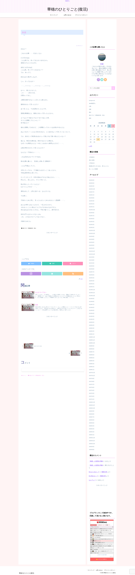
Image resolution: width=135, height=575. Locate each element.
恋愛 (90, 109)
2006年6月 (91, 420)
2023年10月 (92, 209)
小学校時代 (91, 157)
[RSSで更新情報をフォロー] (73, 273)
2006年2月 (91, 431)
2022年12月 (92, 230)
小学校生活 (91, 163)
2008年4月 (91, 360)
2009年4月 (91, 325)
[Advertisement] (52, 24)
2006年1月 (91, 434)
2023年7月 (91, 215)
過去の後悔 (91, 160)
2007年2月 (91, 396)
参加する (111, 556)
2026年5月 (91, 183)
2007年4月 (91, 390)
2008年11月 (92, 340)
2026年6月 (91, 180)
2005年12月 (92, 437)
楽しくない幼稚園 (93, 169)
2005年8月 (91, 449)
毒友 (90, 112)
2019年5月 (91, 310)
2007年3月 (91, 393)
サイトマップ (91, 570)
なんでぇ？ (92, 480)
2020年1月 (91, 286)
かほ (101, 64)
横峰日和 (104, 472)
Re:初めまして (93, 476)
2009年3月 (91, 328)
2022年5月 (91, 245)
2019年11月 (92, 292)
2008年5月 (91, 357)
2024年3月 (91, 200)
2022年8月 (91, 239)
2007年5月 (91, 387)
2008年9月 (91, 346)
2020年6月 (91, 275)
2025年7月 (91, 192)
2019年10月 (92, 295)
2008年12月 (92, 337)
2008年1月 (91, 369)
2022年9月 (91, 236)
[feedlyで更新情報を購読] (52, 273)
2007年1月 (91, 399)
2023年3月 (91, 224)
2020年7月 (91, 272)
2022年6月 (91, 242)
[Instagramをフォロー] (31, 273)
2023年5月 (91, 218)
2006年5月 (91, 423)
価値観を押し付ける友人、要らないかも (99, 166)
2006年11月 (92, 405)
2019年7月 (91, 304)
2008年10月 (92, 343)
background (92, 100)
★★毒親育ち (92, 103)
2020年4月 (91, 277)
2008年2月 (91, 366)
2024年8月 (91, 198)
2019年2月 (91, 319)
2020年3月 (91, 280)
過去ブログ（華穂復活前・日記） (29, 228)
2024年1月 (91, 206)
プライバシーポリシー (109, 570)
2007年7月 (91, 384)
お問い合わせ (99, 570)
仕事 (90, 106)
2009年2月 (91, 331)
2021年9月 (91, 257)
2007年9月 (91, 378)
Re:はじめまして (94, 472)
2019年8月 (91, 301)
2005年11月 (92, 440)
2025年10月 (92, 189)
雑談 (90, 118)
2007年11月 (92, 375)
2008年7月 (91, 351)
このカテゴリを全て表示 (102, 554)
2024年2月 (91, 203)
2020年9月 (91, 266)
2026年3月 (91, 186)
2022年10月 (92, 233)
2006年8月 (91, 414)
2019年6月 (91, 307)
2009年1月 (91, 334)
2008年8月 (91, 349)
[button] (113, 88)
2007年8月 (91, 381)
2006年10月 (92, 408)
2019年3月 (91, 316)
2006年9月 (91, 411)
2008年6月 (91, 354)
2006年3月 (91, 428)
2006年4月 (91, 425)
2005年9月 (91, 446)
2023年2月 (91, 227)
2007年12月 (92, 372)
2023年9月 (91, 212)
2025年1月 (91, 195)
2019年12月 (92, 289)
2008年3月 (91, 363)
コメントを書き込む (53, 370)
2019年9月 (91, 298)
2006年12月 (92, 402)
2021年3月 (91, 263)
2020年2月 (91, 283)
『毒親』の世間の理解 (96, 461)
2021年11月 (92, 251)
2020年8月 (91, 269)
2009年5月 (91, 322)
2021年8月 (91, 260)
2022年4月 (91, 248)
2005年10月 (92, 443)
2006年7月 (91, 417)
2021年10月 (92, 254)
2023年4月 (91, 221)
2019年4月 (91, 313)
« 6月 (90, 146)
